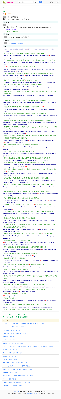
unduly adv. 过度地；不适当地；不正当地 (14, 327)
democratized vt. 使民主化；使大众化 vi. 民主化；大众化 (18, 375)
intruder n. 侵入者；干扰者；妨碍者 (13, 343)
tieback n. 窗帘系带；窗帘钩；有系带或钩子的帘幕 (16, 382)
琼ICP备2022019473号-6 (33, 393)
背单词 (57, 2)
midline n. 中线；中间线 (10, 359)
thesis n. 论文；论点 (9, 340)
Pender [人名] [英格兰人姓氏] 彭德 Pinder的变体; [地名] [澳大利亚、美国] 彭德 (23, 323)
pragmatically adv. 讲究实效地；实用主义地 (15, 362)
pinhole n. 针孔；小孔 (9, 356)
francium (20, 43)
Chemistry (14, 43)
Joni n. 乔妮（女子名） (10, 379)
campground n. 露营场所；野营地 (12, 385)
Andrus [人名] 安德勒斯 (10, 349)
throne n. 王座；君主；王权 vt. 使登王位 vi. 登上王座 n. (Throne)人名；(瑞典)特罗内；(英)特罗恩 (28, 346)
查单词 (51, 2)
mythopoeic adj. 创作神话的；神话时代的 (14, 333)
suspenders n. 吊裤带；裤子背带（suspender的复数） (17, 369)
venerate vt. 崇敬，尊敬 (10, 372)
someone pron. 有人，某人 (11, 336)
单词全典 (16, 392)
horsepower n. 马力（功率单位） (12, 330)
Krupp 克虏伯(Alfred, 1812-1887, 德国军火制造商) (16, 366)
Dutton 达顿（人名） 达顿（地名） (12, 353)
